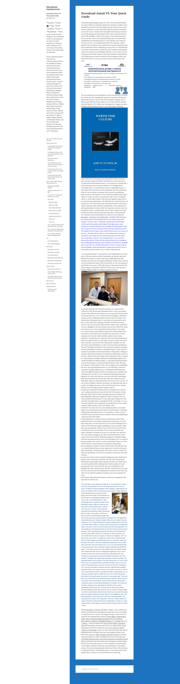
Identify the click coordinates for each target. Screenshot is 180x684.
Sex (47, 238)
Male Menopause (51, 286)
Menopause (49, 246)
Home (2, 676)
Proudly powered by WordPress (90, 669)
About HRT (50, 199)
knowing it (89, 610)
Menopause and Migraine (54, 260)
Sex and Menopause (53, 241)
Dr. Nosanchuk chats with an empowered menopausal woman (55, 147)
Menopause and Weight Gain (55, 258)
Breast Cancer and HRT (55, 210)
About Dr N (52, 219)
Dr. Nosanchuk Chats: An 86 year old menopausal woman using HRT (55, 153)
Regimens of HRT (53, 205)
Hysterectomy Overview (54, 269)
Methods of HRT (53, 202)
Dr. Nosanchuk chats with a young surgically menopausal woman (55, 170)
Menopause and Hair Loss (54, 263)
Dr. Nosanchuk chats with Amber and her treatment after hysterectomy (55, 164)
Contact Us (51, 222)
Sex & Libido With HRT (55, 208)
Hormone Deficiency (54, 213)
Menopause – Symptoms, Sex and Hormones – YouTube (98, 217)
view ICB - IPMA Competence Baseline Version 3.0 (104, 634)
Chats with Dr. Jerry (51, 143)
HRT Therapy (50, 281)
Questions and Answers (55, 216)
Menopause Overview (53, 249)
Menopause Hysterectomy (53, 8)
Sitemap (2, 674)
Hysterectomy (50, 266)
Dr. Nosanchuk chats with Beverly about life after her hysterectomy (55, 177)
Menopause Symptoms (54, 252)
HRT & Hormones (51, 283)
